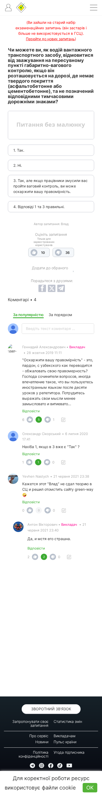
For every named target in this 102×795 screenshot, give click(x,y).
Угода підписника (69, 752)
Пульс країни (65, 742)
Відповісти (31, 411)
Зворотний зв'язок (51, 709)
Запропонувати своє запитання (30, 723)
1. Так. (18, 150)
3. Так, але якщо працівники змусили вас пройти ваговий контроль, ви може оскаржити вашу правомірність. (50, 186)
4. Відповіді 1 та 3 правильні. (39, 206)
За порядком (60, 314)
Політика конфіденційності (33, 754)
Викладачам (64, 736)
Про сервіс (38, 736)
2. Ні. (17, 165)
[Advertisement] (51, 630)
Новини (41, 742)
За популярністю (28, 314)
